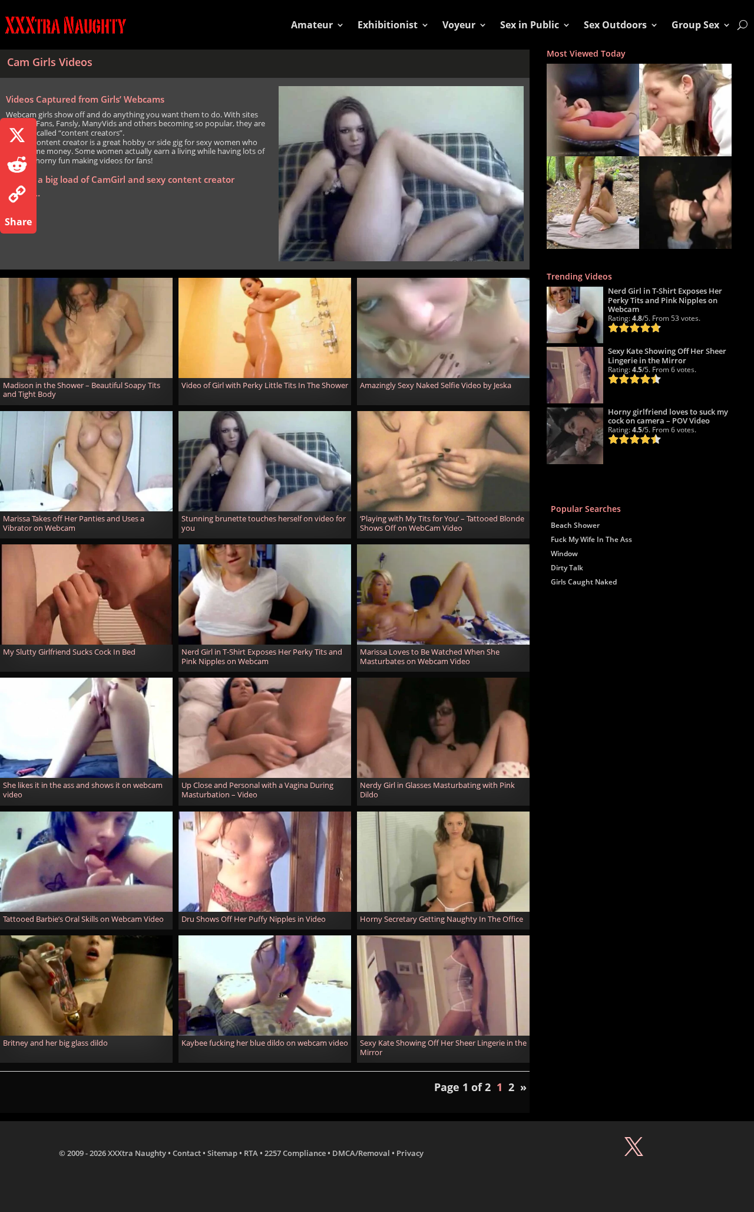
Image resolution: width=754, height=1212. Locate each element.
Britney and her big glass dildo (55, 1042)
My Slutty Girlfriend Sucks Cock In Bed (69, 651)
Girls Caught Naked (584, 582)
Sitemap (222, 1153)
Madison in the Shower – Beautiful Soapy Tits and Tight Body (81, 390)
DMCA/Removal (361, 1153)
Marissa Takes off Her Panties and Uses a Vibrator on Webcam (73, 523)
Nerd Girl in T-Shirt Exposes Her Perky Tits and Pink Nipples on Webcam (261, 656)
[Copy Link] (18, 194)
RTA (251, 1153)
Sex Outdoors (615, 24)
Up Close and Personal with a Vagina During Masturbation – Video (257, 790)
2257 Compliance (295, 1153)
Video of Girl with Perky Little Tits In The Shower (264, 385)
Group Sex (695, 24)
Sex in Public (529, 24)
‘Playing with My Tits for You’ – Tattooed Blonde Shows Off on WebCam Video (442, 523)
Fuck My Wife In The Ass (591, 539)
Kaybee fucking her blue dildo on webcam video (264, 1042)
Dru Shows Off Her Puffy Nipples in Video (253, 919)
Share (18, 221)
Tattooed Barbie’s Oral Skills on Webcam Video (83, 919)
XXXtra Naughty (137, 1153)
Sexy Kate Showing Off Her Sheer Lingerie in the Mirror (443, 1047)
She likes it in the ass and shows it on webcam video (83, 790)
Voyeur (458, 24)
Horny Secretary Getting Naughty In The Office (441, 919)
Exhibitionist (388, 24)
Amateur (312, 24)
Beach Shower (575, 525)
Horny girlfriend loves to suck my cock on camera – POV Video (668, 416)
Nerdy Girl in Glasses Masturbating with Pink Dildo (437, 790)
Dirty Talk (567, 568)
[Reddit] (18, 164)
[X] (18, 135)
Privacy (410, 1153)
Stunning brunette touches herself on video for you (263, 523)
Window (564, 553)
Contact (187, 1153)
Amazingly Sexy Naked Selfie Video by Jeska (435, 385)
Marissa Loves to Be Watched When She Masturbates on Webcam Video (430, 656)
